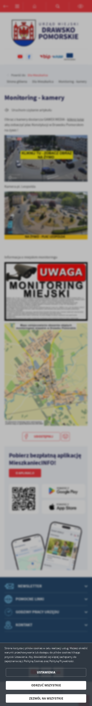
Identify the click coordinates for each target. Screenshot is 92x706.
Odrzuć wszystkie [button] (46, 685)
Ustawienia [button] (46, 672)
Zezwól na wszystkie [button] (46, 698)
